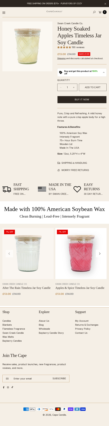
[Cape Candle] (54, 11)
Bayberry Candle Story (51, 332)
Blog (41, 324)
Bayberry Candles (12, 340)
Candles (6, 320)
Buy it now (82, 99)
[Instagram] (8, 387)
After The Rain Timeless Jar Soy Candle (26, 287)
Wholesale (44, 328)
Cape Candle (59, 414)
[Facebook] (3, 387)
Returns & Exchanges (86, 324)
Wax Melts (8, 336)
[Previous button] (9, 253)
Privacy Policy (82, 328)
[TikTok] (12, 387)
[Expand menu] (3, 12)
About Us (44, 320)
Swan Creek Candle (13, 332)
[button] (94, 12)
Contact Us (81, 332)
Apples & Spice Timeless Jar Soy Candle (79, 287)
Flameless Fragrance (13, 328)
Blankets (7, 324)
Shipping (61, 58)
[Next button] (99, 253)
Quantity (63, 80)
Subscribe (59, 378)
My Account (82, 320)
